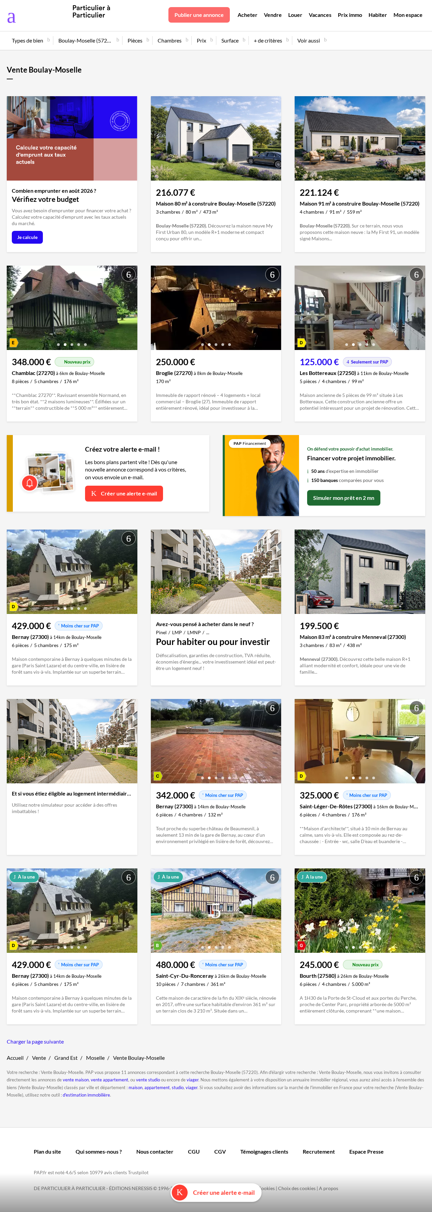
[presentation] (13, 309)
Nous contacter (154, 1151)
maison (135, 1087)
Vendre (273, 14)
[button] (58, 342)
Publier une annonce (199, 14)
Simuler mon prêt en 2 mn (343, 497)
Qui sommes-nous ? (99, 1151)
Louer (295, 14)
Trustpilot (138, 1172)
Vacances (320, 14)
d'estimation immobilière (86, 1095)
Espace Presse (366, 1151)
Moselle (95, 1057)
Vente (39, 1057)
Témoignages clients (264, 1151)
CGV (220, 1151)
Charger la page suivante (35, 1041)
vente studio (148, 1079)
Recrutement (319, 1151)
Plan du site (47, 1151)
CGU (194, 1151)
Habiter (378, 14)
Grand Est (66, 1057)
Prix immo (350, 14)
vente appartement (109, 1079)
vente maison (76, 1079)
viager (192, 1079)
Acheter (248, 14)
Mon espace (408, 14)
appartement (157, 1087)
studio (178, 1087)
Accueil (15, 1057)
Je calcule (27, 237)
